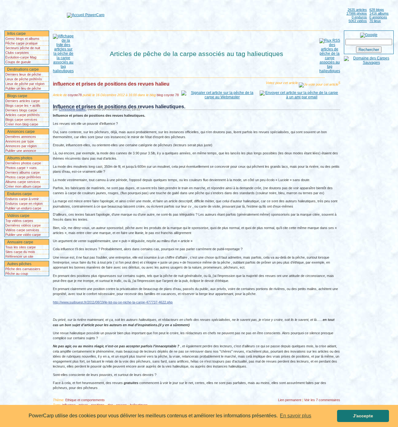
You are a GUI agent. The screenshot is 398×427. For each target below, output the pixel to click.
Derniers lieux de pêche (23, 74)
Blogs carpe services (21, 119)
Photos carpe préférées (23, 177)
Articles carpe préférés (22, 115)
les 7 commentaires (322, 400)
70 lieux (375, 21)
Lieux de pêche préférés (23, 79)
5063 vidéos (358, 21)
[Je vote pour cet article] (318, 84)
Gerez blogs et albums (22, 38)
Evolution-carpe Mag (20, 57)
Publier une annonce (20, 150)
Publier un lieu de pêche (23, 88)
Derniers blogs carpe (21, 110)
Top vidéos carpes (19, 221)
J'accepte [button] (363, 415)
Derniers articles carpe (22, 101)
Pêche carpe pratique (21, 43)
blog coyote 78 (168, 95)
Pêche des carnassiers (22, 269)
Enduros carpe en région (24, 203)
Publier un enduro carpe (23, 208)
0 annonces (378, 17)
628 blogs (376, 10)
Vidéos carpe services (22, 230)
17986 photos (356, 13)
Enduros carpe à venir (22, 199)
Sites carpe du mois (20, 252)
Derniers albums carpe (22, 172)
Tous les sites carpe (20, 247)
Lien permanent (289, 400)
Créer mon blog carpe (21, 124)
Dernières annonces (20, 136)
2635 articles (357, 10)
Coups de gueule (18, 62)
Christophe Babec (72, 109)
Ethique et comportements (85, 400)
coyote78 (75, 95)
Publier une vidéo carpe (23, 235)
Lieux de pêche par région (24, 84)
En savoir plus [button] (295, 415)
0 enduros (359, 17)
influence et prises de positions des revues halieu (111, 84)
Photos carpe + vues (21, 168)
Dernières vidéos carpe (23, 225)
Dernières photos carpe (23, 163)
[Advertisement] (224, 15)
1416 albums (379, 13)
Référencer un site (19, 256)
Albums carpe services (22, 182)
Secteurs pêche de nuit (22, 48)
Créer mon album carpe (23, 186)
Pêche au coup (16, 273)
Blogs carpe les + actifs (22, 105)
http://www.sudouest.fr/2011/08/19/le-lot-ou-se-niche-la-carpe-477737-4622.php (113, 302)
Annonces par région (21, 146)
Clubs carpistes (17, 52)
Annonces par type (19, 141)
